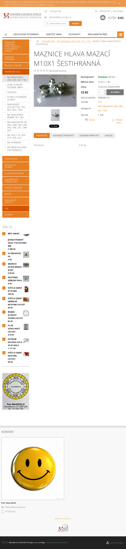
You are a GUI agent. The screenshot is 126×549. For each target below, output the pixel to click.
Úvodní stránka (6, 34)
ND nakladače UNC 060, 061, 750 (16, 78)
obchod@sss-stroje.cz (15, 507)
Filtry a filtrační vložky (17, 98)
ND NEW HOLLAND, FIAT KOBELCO (17, 148)
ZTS (100, 101)
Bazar (8, 194)
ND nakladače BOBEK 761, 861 (15, 116)
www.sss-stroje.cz (63, 519)
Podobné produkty (89, 135)
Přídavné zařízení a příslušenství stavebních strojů (12, 46)
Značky (9, 214)
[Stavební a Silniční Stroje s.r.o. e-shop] (22, 16)
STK (6, 208)
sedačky (11, 92)
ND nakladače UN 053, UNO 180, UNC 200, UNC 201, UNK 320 (17, 126)
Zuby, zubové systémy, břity (15, 86)
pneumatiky (11, 158)
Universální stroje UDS (11, 180)
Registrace (118, 11)
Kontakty (75, 34)
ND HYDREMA (14, 142)
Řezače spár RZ (13, 65)
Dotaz (92, 119)
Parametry (41, 135)
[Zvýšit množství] (105, 90)
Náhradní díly (13, 71)
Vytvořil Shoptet (117, 542)
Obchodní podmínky (26, 34)
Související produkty (63, 135)
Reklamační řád (97, 34)
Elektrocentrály (14, 173)
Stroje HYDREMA (13, 187)
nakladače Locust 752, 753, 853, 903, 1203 (16, 107)
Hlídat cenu (119, 121)
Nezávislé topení (10, 166)
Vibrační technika (10, 58)
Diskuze (109, 135)
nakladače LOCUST (11, 201)
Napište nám (53, 34)
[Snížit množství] (105, 93)
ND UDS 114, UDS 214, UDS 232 (16, 136)
